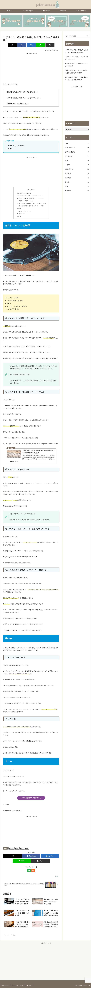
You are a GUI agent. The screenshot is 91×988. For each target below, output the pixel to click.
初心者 (12, 848)
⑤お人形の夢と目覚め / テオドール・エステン (32, 206)
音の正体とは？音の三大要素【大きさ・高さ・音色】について (76, 78)
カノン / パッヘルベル (25, 211)
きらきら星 (22, 213)
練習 (27, 848)
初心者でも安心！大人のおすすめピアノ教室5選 (76, 65)
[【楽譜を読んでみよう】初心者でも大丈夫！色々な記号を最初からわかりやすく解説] (34, 21)
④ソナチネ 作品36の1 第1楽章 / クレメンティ (32, 203)
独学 (22, 848)
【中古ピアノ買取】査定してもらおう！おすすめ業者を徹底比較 (76, 51)
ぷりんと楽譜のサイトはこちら (31, 798)
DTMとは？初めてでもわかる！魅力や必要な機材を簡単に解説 (76, 72)
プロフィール (29, 985)
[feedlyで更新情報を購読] (29, 870)
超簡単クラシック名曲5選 (24, 193)
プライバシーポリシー (17, 985)
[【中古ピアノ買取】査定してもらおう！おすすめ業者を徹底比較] (79, 21)
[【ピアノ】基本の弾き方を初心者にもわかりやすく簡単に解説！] (11, 21)
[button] (50, 45)
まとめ (19, 216)
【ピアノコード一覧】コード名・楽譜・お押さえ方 (76, 58)
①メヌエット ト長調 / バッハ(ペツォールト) (31, 195)
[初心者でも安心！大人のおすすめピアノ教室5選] (57, 21)
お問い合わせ (5, 985)
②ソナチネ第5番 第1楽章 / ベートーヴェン (31, 198)
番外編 (19, 208)
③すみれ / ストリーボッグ (26, 201)
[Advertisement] (31, 67)
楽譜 (6, 848)
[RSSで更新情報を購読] (33, 870)
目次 (28, 189)
